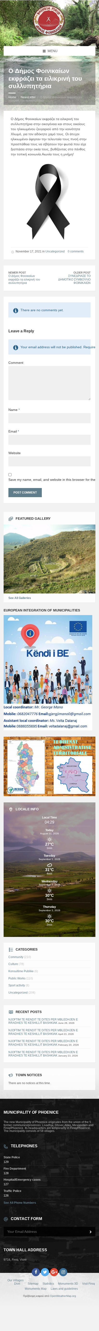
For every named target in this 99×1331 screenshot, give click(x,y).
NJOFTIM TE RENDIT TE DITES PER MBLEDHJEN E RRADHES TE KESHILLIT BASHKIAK (43, 1021)
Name (14, 410)
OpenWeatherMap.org (63, 1295)
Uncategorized (55, 251)
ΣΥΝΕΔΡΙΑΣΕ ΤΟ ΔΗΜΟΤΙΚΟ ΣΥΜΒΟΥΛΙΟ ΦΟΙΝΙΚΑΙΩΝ (74, 279)
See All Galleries (19, 598)
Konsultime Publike (21, 971)
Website (14, 453)
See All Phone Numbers (20, 1202)
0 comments (76, 251)
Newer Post (17, 272)
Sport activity (16, 985)
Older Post (82, 272)
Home (12, 97)
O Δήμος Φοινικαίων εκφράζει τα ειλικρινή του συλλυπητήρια (24, 279)
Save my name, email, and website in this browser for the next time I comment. (49, 480)
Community (15, 957)
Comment (15, 363)
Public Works (16, 978)
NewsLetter (28, 97)
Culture (13, 964)
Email (13, 431)
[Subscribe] (90, 1232)
